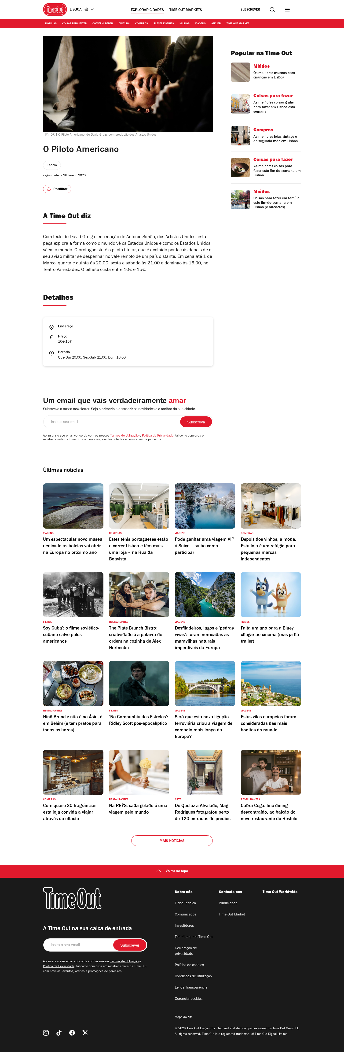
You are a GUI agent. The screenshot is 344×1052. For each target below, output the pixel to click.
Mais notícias (172, 841)
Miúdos (184, 23)
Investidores (184, 926)
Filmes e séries (164, 23)
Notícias (51, 23)
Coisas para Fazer (74, 23)
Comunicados (185, 915)
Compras (141, 23)
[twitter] (85, 1033)
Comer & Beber (102, 23)
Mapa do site (184, 1017)
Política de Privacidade (157, 436)
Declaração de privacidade (186, 951)
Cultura (124, 23)
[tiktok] (59, 1033)
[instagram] (46, 1033)
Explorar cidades (147, 10)
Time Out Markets (185, 10)
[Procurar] (272, 9)
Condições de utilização (193, 976)
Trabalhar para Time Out (194, 937)
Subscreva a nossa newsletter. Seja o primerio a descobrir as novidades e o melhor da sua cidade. (119, 409)
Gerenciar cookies (188, 999)
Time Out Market (238, 23)
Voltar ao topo (177, 871)
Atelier (216, 23)
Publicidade (228, 903)
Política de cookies (189, 965)
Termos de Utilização (124, 436)
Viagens (200, 23)
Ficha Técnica (185, 903)
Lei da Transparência (191, 988)
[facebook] (72, 1033)
